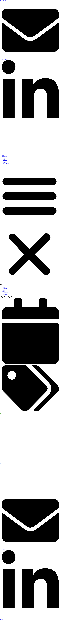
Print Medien (5, 162)
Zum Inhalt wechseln (3, 0)
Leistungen (4, 159)
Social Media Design (6, 163)
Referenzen (5, 157)
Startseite (3, 155)
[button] (29, 225)
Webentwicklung (5, 161)
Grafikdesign (3, 158)
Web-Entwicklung (4, 156)
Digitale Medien (5, 294)
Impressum (1, 619)
